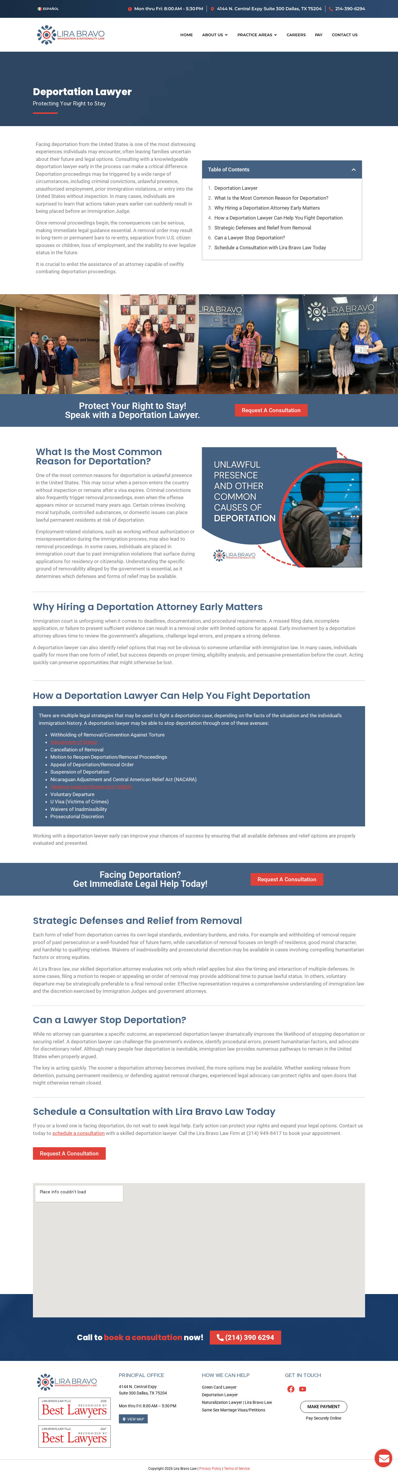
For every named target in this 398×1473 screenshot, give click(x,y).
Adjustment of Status (73, 742)
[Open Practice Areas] (275, 35)
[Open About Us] (226, 35)
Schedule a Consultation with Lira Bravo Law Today (270, 247)
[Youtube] (302, 1389)
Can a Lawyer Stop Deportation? (249, 238)
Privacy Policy (210, 1469)
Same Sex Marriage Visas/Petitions (233, 1410)
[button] (353, 169)
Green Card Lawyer (219, 1387)
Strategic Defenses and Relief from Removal (262, 228)
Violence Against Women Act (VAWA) (91, 787)
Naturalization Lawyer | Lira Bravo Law (237, 1402)
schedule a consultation (78, 1133)
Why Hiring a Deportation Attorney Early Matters (267, 208)
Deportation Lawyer (236, 188)
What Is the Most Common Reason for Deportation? (271, 198)
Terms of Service (237, 1469)
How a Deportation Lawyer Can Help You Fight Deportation (278, 218)
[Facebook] (291, 1389)
